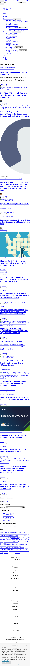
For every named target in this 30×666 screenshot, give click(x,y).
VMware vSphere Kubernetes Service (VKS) (11, 179)
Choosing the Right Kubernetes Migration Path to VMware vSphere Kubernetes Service (14, 263)
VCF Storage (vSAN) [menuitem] (11, 34)
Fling (20, 535)
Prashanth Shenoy (4, 84)
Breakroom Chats (23, 532)
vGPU (8, 546)
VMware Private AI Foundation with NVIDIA (19, 551)
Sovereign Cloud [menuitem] (10, 48)
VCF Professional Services (6, 200)
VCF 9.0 (22, 541)
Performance (15, 539)
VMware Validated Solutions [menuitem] (13, 44)
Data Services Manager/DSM (12, 534)
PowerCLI (21, 539)
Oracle (9, 539)
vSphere (11, 553)
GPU (25, 535)
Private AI (27, 539)
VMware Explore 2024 (13, 549)
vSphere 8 (17, 553)
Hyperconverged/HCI (5, 538)
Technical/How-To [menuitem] (7, 31)
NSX (28, 538)
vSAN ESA (6, 553)
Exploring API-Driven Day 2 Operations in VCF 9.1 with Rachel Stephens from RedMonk (14, 331)
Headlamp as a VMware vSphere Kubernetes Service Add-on (13, 436)
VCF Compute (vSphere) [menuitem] (12, 33)
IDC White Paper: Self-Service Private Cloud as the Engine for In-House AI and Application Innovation (14, 114)
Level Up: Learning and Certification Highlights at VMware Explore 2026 (15, 398)
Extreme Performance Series (9, 536)
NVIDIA (2, 539)
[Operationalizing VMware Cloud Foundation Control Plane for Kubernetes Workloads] (15, 376)
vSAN (1, 553)
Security (2, 542)
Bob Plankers (3, 230)
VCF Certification (7, 518)
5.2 (1, 532)
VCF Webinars (6, 520)
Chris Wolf (2, 493)
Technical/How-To (4, 463)
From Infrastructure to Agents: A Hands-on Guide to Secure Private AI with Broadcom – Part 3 (14, 295)
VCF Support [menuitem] (9, 53)
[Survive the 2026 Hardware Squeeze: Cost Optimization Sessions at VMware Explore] (7, 356)
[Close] (26, 645)
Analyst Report (11, 532)
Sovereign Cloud (8, 542)
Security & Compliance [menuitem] (12, 41)
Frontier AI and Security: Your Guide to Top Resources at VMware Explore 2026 (15, 222)
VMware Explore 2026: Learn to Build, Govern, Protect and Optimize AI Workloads (14, 486)
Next (7, 501)
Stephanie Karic (4, 456)
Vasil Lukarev (3, 212)
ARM (16, 532)
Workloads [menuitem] (8, 43)
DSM (28, 534)
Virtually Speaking (13, 546)
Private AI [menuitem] (8, 40)
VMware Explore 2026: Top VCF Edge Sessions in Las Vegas (13, 450)
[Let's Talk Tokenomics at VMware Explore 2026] (7, 67)
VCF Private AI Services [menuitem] (12, 24)
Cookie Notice (5, 660)
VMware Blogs (7, 8)
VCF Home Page (7, 514)
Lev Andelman (11, 212)
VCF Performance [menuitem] (10, 45)
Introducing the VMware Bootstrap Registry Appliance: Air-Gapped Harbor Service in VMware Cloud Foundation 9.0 (14, 469)
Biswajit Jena (3, 270)
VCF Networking (19, 544)
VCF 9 (16, 542)
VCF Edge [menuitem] (8, 23)
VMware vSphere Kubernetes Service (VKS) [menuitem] (17, 21)
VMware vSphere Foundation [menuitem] (13, 20)
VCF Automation (9, 544)
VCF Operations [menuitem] (10, 39)
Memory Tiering (23, 538)
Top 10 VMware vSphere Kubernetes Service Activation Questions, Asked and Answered (14, 206)
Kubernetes (15, 538)
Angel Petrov (3, 286)
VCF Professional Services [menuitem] (12, 51)
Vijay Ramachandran (5, 369)
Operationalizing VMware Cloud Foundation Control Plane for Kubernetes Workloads (13, 383)
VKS (20, 546)
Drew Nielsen (3, 404)
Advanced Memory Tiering (9, 526)
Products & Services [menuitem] (8, 19)
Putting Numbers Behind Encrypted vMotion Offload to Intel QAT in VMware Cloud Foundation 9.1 (14, 312)
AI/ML (4, 532)
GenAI (22, 535)
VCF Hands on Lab (8, 516)
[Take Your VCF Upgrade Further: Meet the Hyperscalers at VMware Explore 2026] (15, 88)
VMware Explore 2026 (8, 513)
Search (1, 2)
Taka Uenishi (3, 174)
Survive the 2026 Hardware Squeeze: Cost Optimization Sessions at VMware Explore (14, 363)
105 (4, 501)
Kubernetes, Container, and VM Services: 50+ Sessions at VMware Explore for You (13, 347)
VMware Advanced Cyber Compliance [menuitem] (18, 29)
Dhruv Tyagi (3, 442)
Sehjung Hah (3, 337)
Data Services (2, 534)
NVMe (7, 539)
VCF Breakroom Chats (8, 517)
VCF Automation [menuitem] (10, 37)
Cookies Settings (14, 664)
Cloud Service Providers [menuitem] (9, 47)
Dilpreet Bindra (4, 353)
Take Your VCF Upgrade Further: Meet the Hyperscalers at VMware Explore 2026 (13, 95)
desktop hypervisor (23, 534)
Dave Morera (3, 318)
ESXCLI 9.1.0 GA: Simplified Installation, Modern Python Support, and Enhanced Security (15, 279)
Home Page (3, 108)
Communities (6, 9)
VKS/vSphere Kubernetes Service (12, 548)
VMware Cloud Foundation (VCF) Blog (20, 0)
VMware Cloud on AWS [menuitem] (12, 26)
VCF (13, 542)
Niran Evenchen (4, 302)
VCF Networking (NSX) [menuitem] (12, 36)
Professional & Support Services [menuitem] (11, 50)
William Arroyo (12, 302)
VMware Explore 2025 (24, 549)
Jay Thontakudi (4, 196)
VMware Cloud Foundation (7, 69)
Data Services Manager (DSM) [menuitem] (16, 30)
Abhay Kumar (3, 103)
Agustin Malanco (21, 302)
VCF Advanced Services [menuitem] (12, 27)
